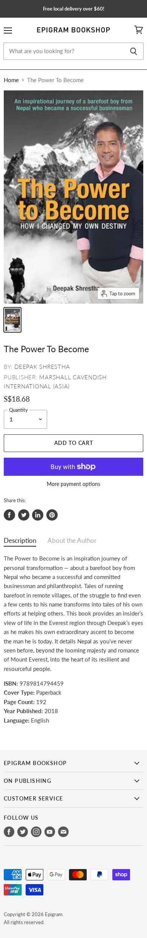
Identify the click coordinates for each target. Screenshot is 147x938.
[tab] (20, 542)
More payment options (73, 484)
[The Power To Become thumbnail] (12, 320)
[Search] (134, 51)
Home (11, 80)
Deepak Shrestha (42, 366)
